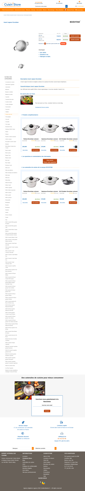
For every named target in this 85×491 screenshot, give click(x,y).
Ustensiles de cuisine (28, 462)
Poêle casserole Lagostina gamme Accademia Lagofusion (11, 362)
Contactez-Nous (27, 458)
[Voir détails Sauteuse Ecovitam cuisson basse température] (49, 128)
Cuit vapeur (7, 124)
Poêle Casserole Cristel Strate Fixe (11, 259)
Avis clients (26, 470)
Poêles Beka (7, 180)
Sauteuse (7, 209)
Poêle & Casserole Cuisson (8, 9)
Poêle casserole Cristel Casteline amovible (11, 248)
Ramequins (7, 202)
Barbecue (7, 89)
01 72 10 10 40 (38, 2)
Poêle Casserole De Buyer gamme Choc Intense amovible (11, 321)
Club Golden (46, 462)
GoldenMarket (45, 488)
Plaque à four (8, 155)
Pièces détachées (59, 9)
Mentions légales (27, 468)
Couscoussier (8, 106)
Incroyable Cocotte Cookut (10, 141)
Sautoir (6, 212)
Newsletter (46, 474)
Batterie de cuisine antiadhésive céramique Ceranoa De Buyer (11, 371)
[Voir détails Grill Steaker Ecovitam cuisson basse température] (68, 128)
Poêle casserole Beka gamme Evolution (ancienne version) (11, 234)
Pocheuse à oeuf (8, 165)
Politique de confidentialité (30, 466)
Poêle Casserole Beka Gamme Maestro (11, 230)
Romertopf (7, 207)
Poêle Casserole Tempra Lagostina (10, 343)
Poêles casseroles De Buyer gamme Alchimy (10, 298)
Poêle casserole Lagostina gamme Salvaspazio (10, 358)
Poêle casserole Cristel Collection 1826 (9, 263)
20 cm (40, 35)
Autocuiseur (7, 87)
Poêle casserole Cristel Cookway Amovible (9, 251)
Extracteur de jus (8, 126)
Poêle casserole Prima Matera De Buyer (11, 332)
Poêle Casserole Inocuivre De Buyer (11, 336)
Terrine (6, 217)
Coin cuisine (39, 9)
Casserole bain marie (9, 99)
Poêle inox (7, 177)
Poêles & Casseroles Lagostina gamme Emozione (11, 347)
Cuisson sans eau (20, 15)
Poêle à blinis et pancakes (10, 190)
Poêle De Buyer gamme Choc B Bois (11, 328)
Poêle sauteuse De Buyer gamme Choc (10, 290)
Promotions (46, 472)
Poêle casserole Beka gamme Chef (11, 226)
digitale (30, 488)
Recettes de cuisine (48, 464)
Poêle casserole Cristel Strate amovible (11, 244)
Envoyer (47, 411)
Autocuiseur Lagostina (9, 84)
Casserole (7, 96)
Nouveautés (46, 468)
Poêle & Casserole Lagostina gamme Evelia (11, 351)
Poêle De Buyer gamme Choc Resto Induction (11, 270)
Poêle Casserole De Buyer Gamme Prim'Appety (10, 278)
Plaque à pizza (8, 157)
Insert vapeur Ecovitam (28, 15)
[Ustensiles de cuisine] (11, 6)
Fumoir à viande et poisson (10, 136)
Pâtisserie (28, 9)
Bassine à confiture (9, 91)
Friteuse (6, 134)
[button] (66, 6)
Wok (6, 219)
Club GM (45, 460)
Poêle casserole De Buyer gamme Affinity (10, 294)
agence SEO (37, 488)
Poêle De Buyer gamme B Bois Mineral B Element (11, 324)
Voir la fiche (25, 150)
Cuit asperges (8, 116)
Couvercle (7, 109)
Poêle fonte (7, 175)
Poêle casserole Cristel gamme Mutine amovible (11, 240)
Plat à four (7, 160)
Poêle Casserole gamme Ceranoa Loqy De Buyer (10, 313)
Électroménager (51, 9)
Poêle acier (7, 167)
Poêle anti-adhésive (9, 170)
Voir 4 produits (36, 150)
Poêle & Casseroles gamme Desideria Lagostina (10, 354)
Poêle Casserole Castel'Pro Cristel (10, 266)
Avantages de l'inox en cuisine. (42, 107)
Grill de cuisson (8, 139)
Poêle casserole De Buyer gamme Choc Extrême (10, 287)
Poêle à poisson (8, 197)
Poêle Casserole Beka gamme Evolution (11, 222)
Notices (45, 466)
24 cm (40, 39)
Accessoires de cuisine (20, 9)
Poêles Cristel (8, 185)
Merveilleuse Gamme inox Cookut (10, 147)
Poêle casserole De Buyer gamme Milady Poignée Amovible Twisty (10, 282)
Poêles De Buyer (8, 182)
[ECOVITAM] (75, 27)
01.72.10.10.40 (68, 466)
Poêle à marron (8, 192)
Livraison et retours (48, 458)
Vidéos (45, 470)
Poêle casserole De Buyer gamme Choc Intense (10, 317)
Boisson (45, 9)
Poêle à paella (8, 195)
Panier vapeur (8, 150)
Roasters (7, 204)
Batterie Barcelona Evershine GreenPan (11, 339)
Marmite (7, 144)
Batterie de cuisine (9, 94)
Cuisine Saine (80, 9)
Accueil (5, 15)
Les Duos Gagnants (9, 368)
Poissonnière (7, 200)
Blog (24, 460)
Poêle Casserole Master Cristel (11, 237)
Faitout (6, 131)
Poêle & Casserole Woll (10, 365)
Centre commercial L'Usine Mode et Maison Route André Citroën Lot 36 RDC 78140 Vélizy (11, 460)
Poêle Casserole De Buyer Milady (10, 274)
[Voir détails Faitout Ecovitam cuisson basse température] (31, 128)
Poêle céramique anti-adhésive (11, 172)
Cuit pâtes (7, 121)
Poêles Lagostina (8, 187)
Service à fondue (8, 214)
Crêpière (7, 111)
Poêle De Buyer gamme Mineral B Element (10, 306)
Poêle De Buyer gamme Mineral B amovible (10, 309)
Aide (44, 476)
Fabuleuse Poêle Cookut (10, 129)
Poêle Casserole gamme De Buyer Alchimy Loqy (10, 302)
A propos (25, 456)
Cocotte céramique (9, 104)
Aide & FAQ (46, 456)
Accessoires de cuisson (9, 82)
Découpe (33, 9)
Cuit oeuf (7, 119)
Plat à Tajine (7, 162)
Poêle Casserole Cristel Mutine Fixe (11, 255)
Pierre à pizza (8, 152)
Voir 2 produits (54, 150)
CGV (24, 464)
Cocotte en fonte (8, 101)
